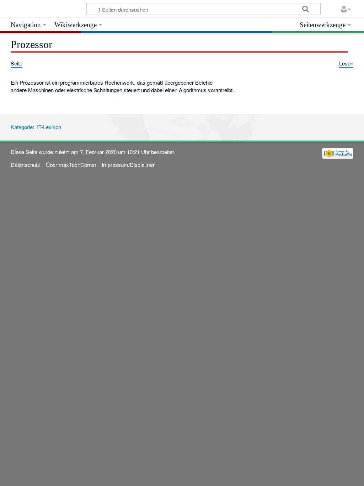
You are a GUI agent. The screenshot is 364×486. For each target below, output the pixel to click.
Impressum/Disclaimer (128, 164)
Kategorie (22, 127)
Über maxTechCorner (71, 164)
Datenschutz (25, 164)
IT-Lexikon (49, 127)
